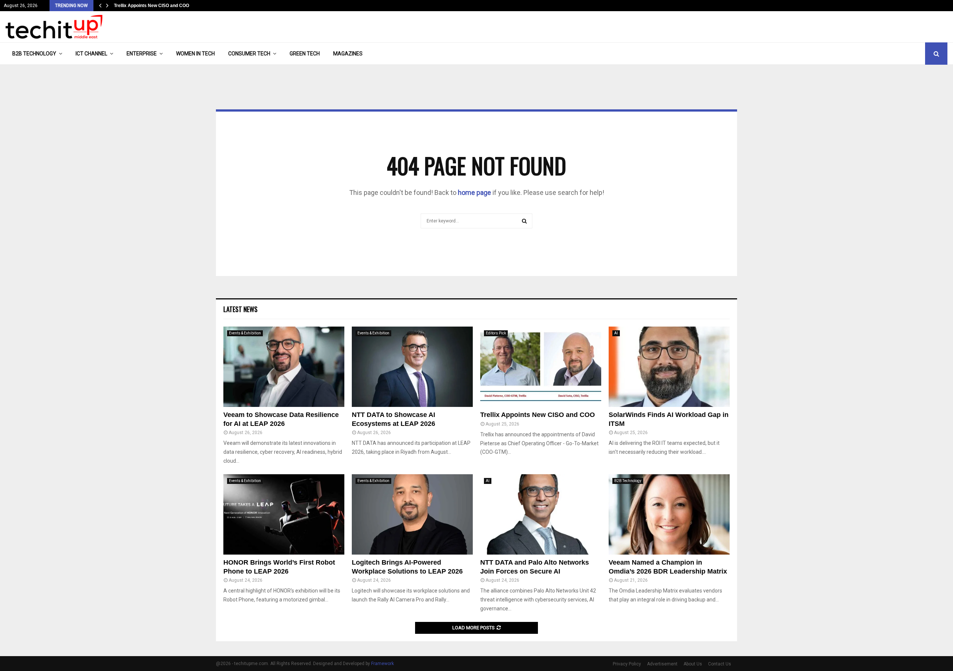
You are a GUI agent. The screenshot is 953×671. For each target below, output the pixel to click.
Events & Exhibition (245, 333)
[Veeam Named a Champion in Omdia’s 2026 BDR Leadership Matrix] (669, 514)
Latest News (240, 309)
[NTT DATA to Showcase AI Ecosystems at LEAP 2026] (412, 367)
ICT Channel (91, 54)
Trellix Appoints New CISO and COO (151, 5)
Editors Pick (496, 333)
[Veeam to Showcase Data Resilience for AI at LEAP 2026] (283, 367)
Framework (382, 663)
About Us (692, 664)
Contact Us (719, 664)
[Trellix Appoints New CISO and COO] (540, 367)
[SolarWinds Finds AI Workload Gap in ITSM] (669, 367)
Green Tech (305, 54)
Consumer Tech (249, 54)
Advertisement (662, 664)
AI (616, 333)
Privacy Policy (627, 664)
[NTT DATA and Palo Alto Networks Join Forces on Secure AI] (540, 514)
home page (474, 192)
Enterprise (142, 54)
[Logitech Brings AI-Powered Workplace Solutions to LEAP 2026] (412, 514)
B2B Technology (34, 54)
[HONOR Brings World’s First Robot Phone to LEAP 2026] (283, 514)
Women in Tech (195, 54)
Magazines (348, 54)
